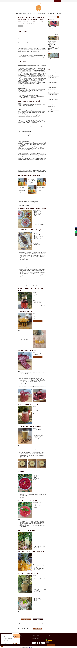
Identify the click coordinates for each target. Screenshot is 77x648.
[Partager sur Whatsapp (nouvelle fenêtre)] (76, 232)
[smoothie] (25, 541)
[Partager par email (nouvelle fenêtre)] (76, 233)
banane (36, 213)
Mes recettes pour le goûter (51, 92)
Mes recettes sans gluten (51, 89)
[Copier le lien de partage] (76, 235)
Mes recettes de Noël (51, 90)
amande (39, 214)
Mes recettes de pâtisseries (51, 77)
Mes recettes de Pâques (51, 97)
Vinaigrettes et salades (51, 102)
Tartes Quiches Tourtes (51, 106)
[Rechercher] (58, 17)
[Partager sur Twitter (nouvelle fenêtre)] (76, 229)
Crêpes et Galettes (50, 101)
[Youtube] (39, 643)
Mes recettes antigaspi (51, 75)
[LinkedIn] (37, 643)
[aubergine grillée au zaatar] (53, 38)
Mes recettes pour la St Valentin (52, 99)
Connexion (58, 647)
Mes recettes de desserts (51, 72)
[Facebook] (33, 643)
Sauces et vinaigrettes (51, 111)
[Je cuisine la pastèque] (53, 23)
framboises (36, 211)
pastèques (37, 599)
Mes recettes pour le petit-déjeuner (53, 94)
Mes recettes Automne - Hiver (52, 82)
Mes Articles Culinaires (51, 73)
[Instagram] (42, 643)
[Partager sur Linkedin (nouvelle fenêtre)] (76, 230)
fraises (36, 598)
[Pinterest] (44, 643)
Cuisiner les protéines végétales (52, 85)
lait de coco (37, 600)
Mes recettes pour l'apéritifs (52, 87)
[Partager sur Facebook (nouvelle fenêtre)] (76, 227)
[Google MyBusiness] (35, 643)
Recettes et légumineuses (51, 109)
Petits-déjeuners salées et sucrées (52, 80)
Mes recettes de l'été (51, 84)
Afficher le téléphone (36, 638)
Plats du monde (50, 104)
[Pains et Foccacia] (53, 55)
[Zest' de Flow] (38, 10)
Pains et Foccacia (50, 113)
